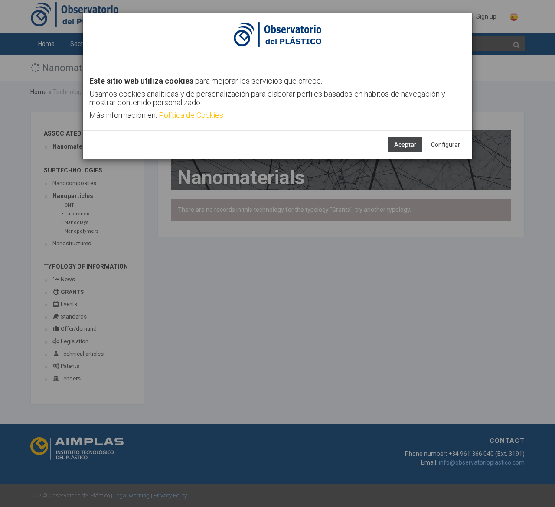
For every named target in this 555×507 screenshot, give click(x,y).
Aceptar (405, 144)
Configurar (445, 144)
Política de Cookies (191, 115)
